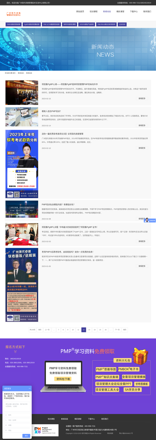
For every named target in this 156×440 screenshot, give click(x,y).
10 (73, 330)
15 (100, 330)
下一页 (117, 330)
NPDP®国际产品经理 (87, 24)
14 (95, 330)
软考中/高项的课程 (70, 24)
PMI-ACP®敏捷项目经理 (51, 24)
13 (89, 330)
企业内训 (122, 24)
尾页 (124, 330)
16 (106, 330)
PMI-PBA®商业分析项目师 (106, 24)
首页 (14, 73)
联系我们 (147, 11)
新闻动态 (107, 11)
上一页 (47, 330)
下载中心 (134, 11)
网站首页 (80, 11)
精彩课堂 (120, 11)
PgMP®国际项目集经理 (31, 24)
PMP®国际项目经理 (13, 24)
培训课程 (94, 11)
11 (78, 330)
